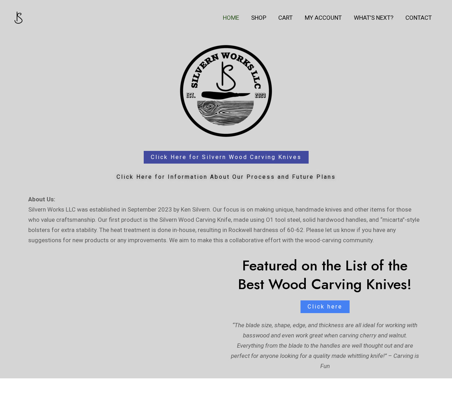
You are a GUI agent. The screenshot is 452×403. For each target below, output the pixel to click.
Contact (418, 17)
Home (231, 17)
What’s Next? (373, 17)
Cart (285, 17)
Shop (258, 17)
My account (323, 17)
